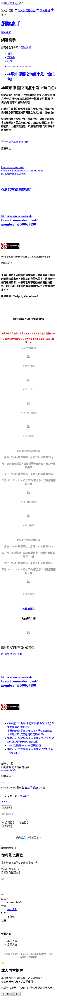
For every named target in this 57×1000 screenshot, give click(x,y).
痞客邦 (28, 787)
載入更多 (6, 807)
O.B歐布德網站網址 (17, 190)
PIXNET (14, 954)
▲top (4, 801)
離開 (17, 994)
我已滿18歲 (7, 994)
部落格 (11, 57)
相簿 (9, 53)
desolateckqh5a (8, 770)
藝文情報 (26, 47)
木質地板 (27, 608)
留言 (34, 787)
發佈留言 (6, 826)
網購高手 (11, 24)
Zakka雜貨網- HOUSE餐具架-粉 (24, 745)
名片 (9, 61)
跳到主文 (6, 32)
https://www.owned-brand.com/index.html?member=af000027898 (19, 220)
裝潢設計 (25, 796)
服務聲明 (33, 957)
